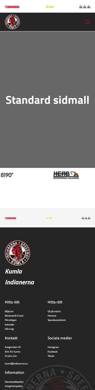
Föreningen (10, 320)
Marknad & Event (14, 316)
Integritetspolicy (14, 386)
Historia (52, 316)
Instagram (53, 347)
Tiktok (51, 356)
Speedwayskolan (57, 320)
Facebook (53, 351)
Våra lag (9, 329)
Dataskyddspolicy (14, 382)
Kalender (9, 324)
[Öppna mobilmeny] (87, 22)
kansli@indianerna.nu (16, 363)
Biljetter (9, 311)
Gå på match (54, 311)
